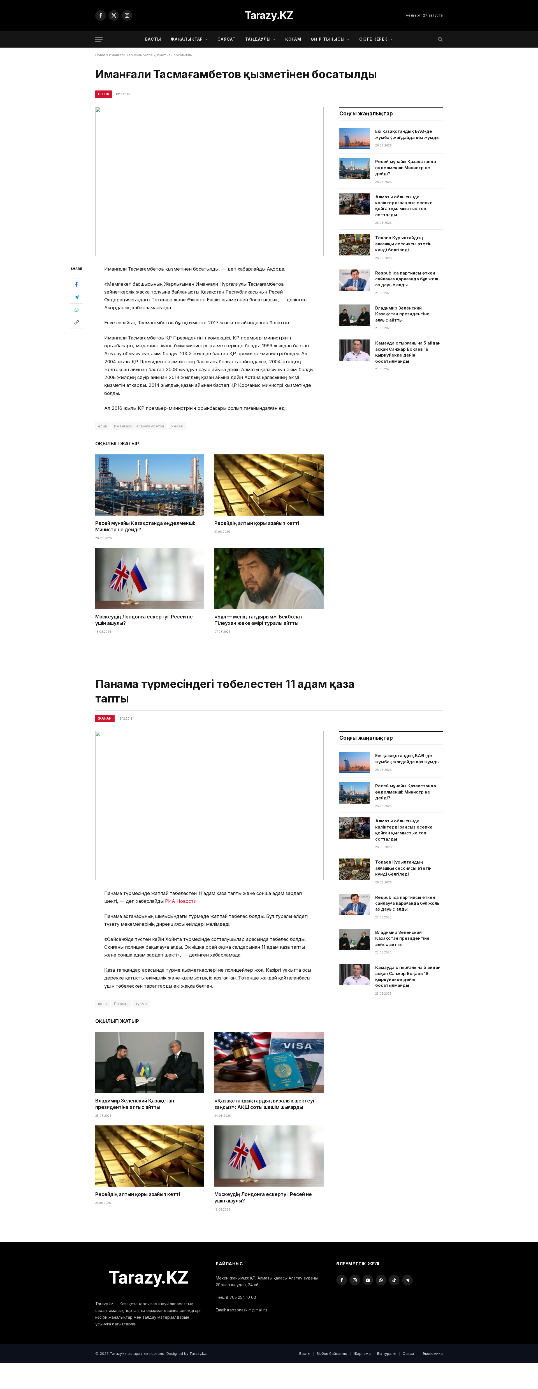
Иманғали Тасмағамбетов (139, 426)
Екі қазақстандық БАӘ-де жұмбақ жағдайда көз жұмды (407, 134)
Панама (121, 1003)
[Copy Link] (76, 322)
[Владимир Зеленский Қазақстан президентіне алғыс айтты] (354, 315)
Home (100, 55)
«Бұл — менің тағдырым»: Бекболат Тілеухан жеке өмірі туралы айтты (258, 620)
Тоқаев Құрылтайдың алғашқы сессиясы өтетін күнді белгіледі (403, 243)
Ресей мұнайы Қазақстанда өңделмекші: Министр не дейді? (145, 526)
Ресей (177, 426)
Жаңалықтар (187, 39)
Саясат (226, 39)
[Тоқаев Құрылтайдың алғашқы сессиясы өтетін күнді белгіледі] (354, 244)
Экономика (432, 1353)
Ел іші (103, 94)
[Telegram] (76, 296)
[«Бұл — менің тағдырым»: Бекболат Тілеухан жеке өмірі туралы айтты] (268, 578)
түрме (141, 1003)
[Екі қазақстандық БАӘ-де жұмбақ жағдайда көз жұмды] (354, 138)
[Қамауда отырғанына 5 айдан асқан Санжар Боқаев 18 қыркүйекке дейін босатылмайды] (354, 350)
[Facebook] (76, 284)
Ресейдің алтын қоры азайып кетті (256, 523)
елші (102, 426)
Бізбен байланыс (332, 1353)
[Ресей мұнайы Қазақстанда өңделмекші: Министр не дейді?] (149, 485)
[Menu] (99, 39)
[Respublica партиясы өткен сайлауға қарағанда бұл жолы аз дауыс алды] (354, 280)
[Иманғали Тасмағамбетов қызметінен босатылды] (209, 181)
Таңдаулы (258, 39)
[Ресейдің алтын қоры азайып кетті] (268, 485)
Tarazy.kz (197, 1353)
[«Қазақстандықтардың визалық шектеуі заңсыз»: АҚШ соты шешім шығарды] (268, 1062)
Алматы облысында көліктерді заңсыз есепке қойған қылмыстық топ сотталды (404, 205)
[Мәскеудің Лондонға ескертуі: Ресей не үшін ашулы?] (149, 578)
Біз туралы (386, 1353)
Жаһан (105, 718)
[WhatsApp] (76, 309)
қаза (102, 1003)
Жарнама (362, 1353)
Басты (153, 39)
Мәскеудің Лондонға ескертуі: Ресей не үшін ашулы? (144, 620)
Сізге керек (373, 39)
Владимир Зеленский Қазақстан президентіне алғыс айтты (402, 314)
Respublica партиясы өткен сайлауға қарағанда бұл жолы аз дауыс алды (407, 279)
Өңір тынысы (328, 39)
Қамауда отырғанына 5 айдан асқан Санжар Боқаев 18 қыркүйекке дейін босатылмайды (407, 352)
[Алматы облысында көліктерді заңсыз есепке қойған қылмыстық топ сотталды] (354, 204)
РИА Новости (180, 901)
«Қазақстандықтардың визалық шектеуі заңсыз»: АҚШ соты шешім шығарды (264, 1104)
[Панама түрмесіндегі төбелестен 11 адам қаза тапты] (209, 805)
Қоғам (293, 39)
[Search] (440, 39)
